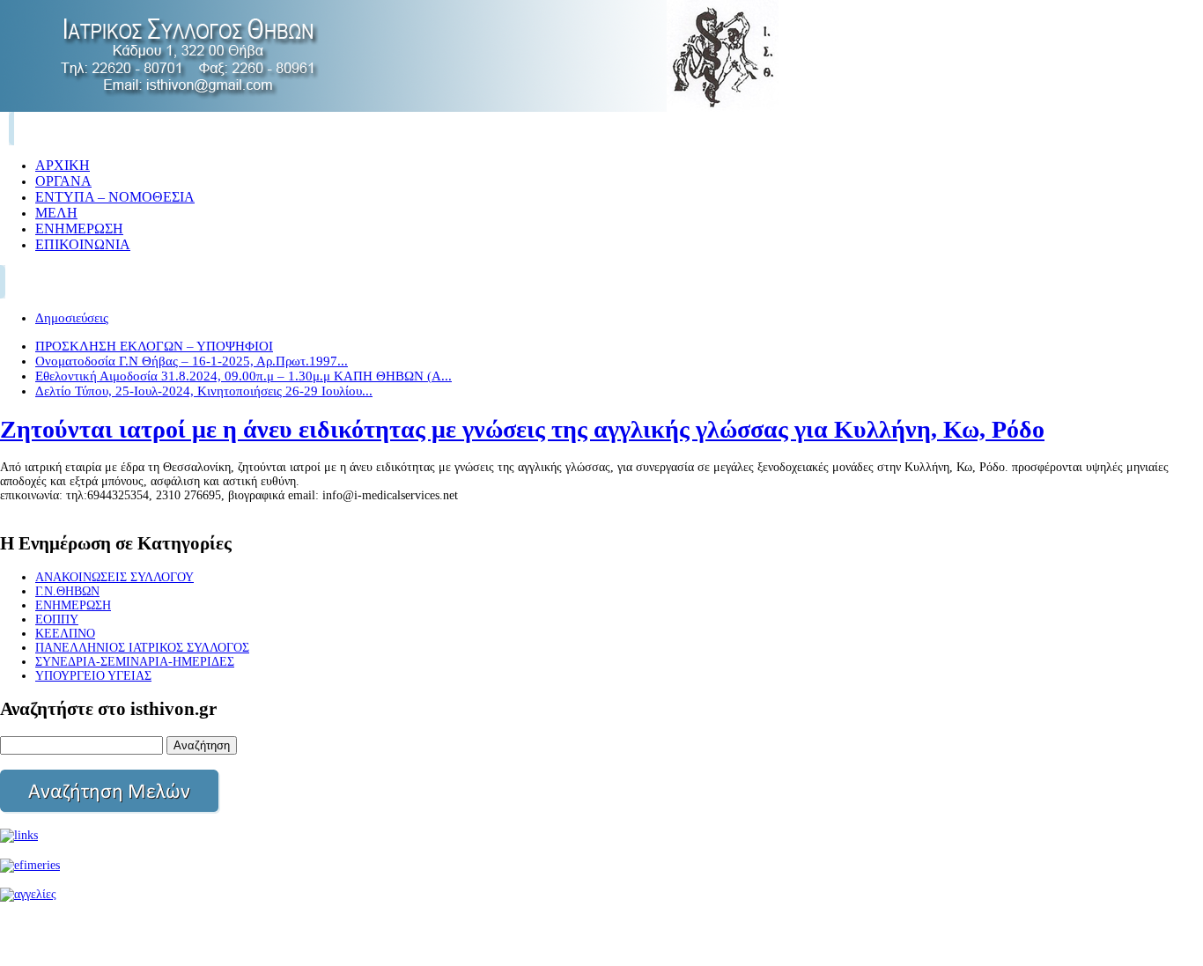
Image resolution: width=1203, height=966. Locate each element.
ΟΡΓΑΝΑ (63, 180)
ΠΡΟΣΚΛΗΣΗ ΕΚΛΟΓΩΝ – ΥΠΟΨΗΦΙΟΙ (154, 346)
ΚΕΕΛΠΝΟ (65, 633)
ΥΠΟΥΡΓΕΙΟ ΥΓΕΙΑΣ (93, 675)
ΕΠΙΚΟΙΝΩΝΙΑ (82, 244)
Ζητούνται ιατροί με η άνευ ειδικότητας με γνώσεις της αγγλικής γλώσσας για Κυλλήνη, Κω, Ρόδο (522, 429)
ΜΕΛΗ (56, 212)
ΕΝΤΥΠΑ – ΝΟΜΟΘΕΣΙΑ (115, 196)
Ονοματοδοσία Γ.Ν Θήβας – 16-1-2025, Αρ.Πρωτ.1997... (191, 361)
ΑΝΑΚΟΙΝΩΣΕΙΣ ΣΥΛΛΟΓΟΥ (114, 577)
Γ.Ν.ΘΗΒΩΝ (67, 591)
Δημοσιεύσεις (71, 318)
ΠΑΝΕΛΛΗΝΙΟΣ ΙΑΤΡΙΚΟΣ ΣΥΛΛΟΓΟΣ (142, 647)
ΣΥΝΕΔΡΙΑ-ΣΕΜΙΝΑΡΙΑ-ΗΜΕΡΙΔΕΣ (134, 661)
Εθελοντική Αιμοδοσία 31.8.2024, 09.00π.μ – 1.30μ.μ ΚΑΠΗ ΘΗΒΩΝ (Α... (243, 376)
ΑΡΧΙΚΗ (62, 165)
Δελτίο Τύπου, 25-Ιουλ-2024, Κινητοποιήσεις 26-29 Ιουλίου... (204, 391)
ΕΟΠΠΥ (56, 619)
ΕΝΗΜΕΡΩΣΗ (79, 228)
